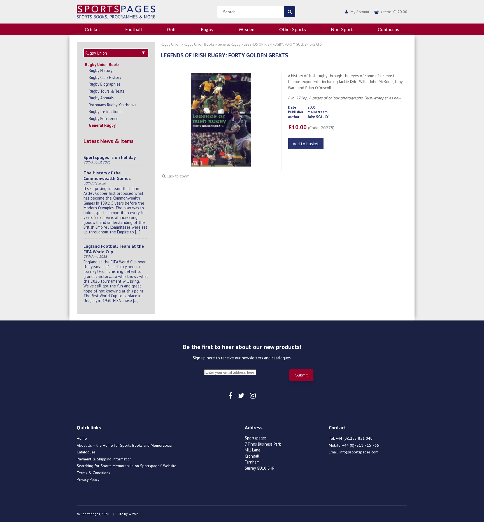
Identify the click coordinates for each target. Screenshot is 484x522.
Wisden (246, 29)
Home (82, 438)
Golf (171, 29)
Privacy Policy (88, 479)
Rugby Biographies (104, 84)
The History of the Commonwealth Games (107, 175)
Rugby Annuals (101, 97)
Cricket (92, 29)
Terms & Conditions (93, 472)
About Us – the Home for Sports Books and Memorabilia (124, 445)
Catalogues (86, 452)
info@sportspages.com (358, 452)
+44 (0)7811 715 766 (360, 445)
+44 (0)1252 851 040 (354, 438)
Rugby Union (170, 44)
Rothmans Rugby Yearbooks (112, 104)
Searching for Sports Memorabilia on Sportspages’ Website (126, 465)
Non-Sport (342, 29)
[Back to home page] (116, 11)
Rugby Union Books (102, 64)
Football (133, 29)
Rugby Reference (103, 118)
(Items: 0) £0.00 (394, 11)
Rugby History (101, 70)
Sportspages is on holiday (109, 157)
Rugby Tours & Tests (106, 91)
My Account (359, 11)
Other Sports (292, 29)
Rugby (207, 29)
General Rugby (102, 125)
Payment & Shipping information (104, 459)
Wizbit (133, 514)
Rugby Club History (105, 77)
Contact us (388, 29)
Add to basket (306, 143)
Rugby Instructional (106, 111)
